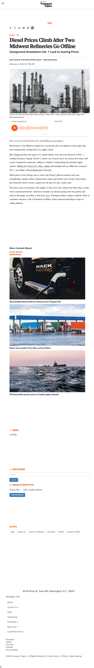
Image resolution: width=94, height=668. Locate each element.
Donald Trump (73, 532)
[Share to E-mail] (23, 28)
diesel (12, 252)
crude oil (22, 532)
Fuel (18, 35)
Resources (12, 627)
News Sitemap (76, 656)
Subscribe (15, 489)
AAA (47, 195)
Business (12, 35)
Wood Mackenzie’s (35, 169)
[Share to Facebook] (10, 28)
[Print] (32, 28)
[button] (28, 28)
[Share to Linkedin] (19, 28)
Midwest (19, 252)
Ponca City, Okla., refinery (39, 166)
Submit (14, 480)
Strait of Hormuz (36, 532)
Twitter (9, 642)
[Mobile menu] (3, 3)
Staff (9, 612)
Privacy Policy (53, 656)
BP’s (11, 154)
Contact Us (12, 607)
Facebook (10, 639)
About (10, 602)
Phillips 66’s (22, 166)
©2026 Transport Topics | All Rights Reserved (25, 656)
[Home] (47, 4)
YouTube (9, 644)
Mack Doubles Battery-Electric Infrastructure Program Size (35, 301)
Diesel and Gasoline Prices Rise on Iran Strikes (30, 348)
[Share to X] (15, 28)
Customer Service (15, 631)
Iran (13, 532)
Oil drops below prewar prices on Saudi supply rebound (34, 394)
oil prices (51, 532)
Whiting (17, 154)
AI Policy (64, 656)
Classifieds (12, 622)
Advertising (12, 617)
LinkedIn (9, 647)
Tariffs (61, 532)
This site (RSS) (12, 650)
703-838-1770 (13, 596)
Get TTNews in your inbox (51, 140)
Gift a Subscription (32, 489)
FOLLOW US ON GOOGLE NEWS (17, 495)
